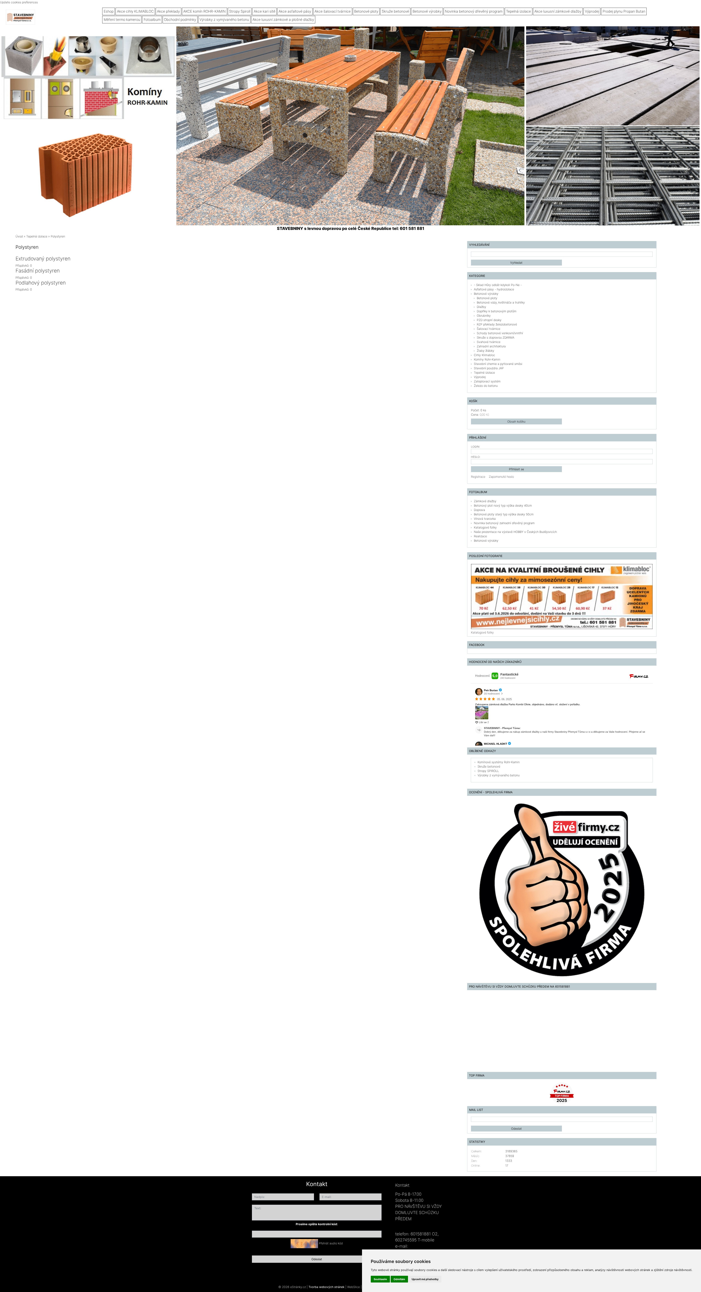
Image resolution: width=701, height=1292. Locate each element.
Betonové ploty (366, 11)
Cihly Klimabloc (484, 355)
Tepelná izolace (518, 11)
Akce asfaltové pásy (295, 11)
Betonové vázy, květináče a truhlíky (501, 302)
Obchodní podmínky (180, 19)
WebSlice (353, 1287)
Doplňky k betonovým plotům (496, 311)
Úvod (19, 236)
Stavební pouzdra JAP (489, 368)
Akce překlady (168, 11)
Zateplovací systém (487, 381)
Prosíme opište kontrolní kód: (317, 1224)
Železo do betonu (486, 386)
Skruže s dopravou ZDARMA (495, 337)
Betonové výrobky (427, 11)
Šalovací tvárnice (488, 329)
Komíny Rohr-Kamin (487, 359)
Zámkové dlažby (485, 501)
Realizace (480, 536)
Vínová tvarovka (485, 518)
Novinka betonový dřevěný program (474, 11)
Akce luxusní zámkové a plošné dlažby (283, 19)
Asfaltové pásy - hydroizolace (494, 289)
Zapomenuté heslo (501, 476)
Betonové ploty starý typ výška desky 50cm (504, 514)
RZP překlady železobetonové (497, 324)
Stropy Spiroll (239, 11)
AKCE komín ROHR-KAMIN (204, 11)
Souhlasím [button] (380, 1279)
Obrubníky (484, 315)
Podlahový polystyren (41, 283)
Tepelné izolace (484, 372)
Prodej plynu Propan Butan (624, 11)
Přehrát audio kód (331, 1243)
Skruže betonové (395, 11)
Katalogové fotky (485, 527)
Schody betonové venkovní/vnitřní (500, 333)
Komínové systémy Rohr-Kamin (499, 762)
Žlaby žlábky (485, 350)
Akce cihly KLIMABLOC (135, 11)
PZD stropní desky (489, 320)
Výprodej (592, 11)
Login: (475, 446)
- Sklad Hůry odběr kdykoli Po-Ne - (498, 285)
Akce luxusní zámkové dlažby (557, 11)
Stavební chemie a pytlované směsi (498, 364)
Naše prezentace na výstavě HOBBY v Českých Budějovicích (515, 532)
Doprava (479, 510)
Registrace (478, 476)
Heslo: (475, 456)
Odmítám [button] (399, 1279)
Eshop (109, 11)
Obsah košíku (516, 421)
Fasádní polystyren (38, 271)
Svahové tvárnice (488, 342)
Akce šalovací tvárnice (333, 11)
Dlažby (481, 307)
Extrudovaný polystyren (43, 258)
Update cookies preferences (19, 2)
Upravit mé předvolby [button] (425, 1279)
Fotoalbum (152, 19)
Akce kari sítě (264, 11)
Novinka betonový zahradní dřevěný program (504, 523)
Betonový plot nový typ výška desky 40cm (503, 505)
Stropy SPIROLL (488, 771)
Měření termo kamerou (122, 19)
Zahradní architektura (491, 346)
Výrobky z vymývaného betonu (224, 19)
